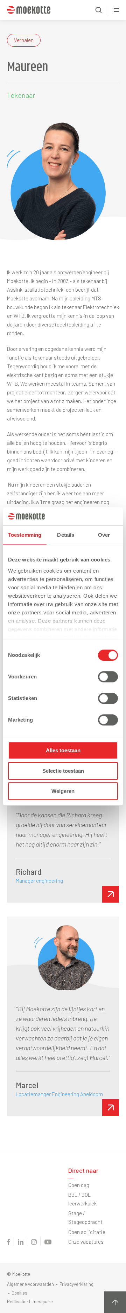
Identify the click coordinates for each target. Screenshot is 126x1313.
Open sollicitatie (86, 1232)
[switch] (108, 677)
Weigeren (63, 791)
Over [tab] (104, 535)
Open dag (78, 1185)
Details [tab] (65, 535)
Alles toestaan (63, 751)
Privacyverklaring (76, 1284)
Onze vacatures (86, 1242)
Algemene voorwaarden (30, 1284)
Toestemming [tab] (24, 535)
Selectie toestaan (63, 771)
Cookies (19, 1293)
